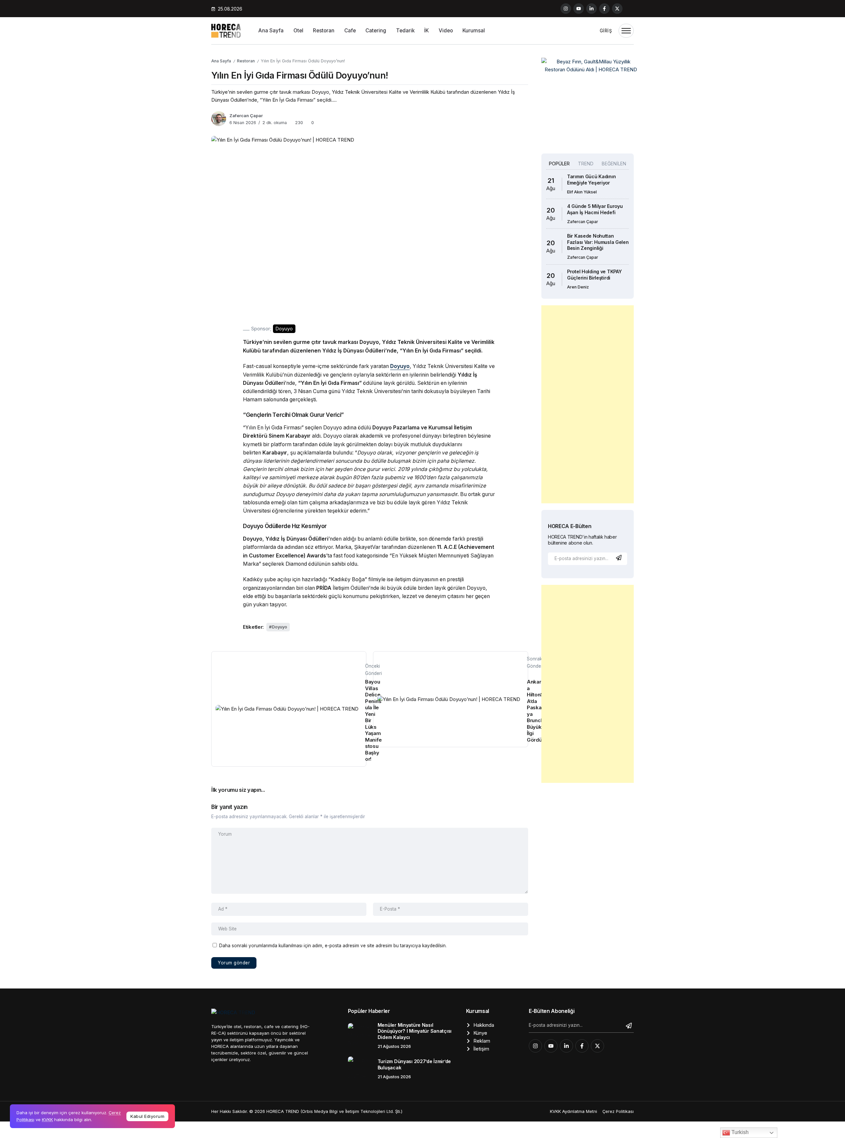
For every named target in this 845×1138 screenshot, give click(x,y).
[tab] (559, 163)
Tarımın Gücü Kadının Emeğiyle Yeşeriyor (591, 179)
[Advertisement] (587, 404)
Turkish (739, 1132)
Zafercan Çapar (246, 115)
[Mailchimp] (619, 557)
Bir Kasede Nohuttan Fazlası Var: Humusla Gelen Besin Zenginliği (598, 242)
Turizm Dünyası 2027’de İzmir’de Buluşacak (414, 1064)
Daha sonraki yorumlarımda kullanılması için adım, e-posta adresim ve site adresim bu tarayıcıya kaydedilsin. (333, 945)
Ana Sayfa (221, 60)
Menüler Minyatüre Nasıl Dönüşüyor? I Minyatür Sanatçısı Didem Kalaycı (415, 1031)
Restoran (246, 60)
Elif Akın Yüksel (582, 191)
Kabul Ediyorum (147, 1116)
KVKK (47, 1119)
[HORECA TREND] (226, 30)
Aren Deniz (578, 286)
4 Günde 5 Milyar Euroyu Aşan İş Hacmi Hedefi (595, 209)
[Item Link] (360, 1035)
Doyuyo (279, 626)
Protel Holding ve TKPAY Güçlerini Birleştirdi (594, 275)
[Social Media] (565, 8)
